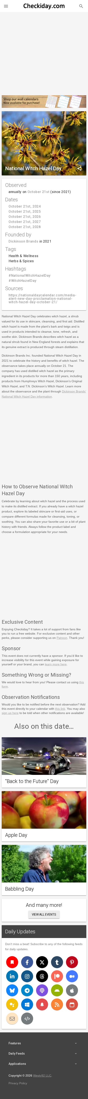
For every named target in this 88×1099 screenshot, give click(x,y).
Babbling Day (19, 889)
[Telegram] (27, 990)
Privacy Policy (18, 1083)
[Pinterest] (72, 962)
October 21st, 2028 (25, 227)
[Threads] (42, 976)
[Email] (12, 1018)
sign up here (10, 713)
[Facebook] (27, 962)
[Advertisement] (44, 52)
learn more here (56, 664)
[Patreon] (57, 976)
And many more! (44, 905)
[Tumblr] (57, 962)
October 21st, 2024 (25, 206)
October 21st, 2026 (25, 217)
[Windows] (27, 1004)
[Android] (57, 990)
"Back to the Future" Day (32, 781)
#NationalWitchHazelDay (30, 276)
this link (60, 708)
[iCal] (72, 1004)
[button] (6, 6)
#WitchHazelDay (23, 281)
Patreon (62, 637)
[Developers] (27, 1018)
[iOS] (72, 990)
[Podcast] (42, 990)
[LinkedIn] (12, 976)
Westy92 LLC (42, 1075)
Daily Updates (20, 932)
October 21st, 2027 (25, 222)
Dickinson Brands (23, 241)
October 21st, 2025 (25, 211)
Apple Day (16, 835)
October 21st (39, 192)
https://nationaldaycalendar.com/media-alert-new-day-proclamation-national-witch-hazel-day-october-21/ (42, 298)
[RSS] (57, 1004)
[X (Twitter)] (42, 962)
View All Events (44, 914)
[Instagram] (27, 976)
